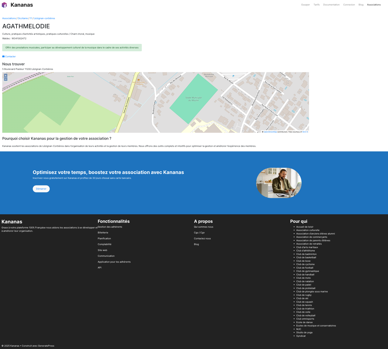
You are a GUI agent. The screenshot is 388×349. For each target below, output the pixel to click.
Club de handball (305, 274)
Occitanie (23, 18)
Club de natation (305, 281)
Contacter (10, 56)
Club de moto (303, 277)
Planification (104, 238)
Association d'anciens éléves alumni (315, 233)
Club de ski (302, 298)
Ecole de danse (304, 322)
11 (31, 18)
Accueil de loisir (304, 226)
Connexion (349, 4)
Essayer (305, 4)
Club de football (304, 267)
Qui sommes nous (203, 226)
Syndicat (301, 335)
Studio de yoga (304, 332)
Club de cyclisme (305, 264)
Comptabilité (104, 244)
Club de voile (303, 312)
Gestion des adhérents (110, 226)
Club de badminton (306, 254)
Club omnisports (305, 318)
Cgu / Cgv (199, 232)
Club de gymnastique (307, 271)
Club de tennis (304, 305)
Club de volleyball (305, 315)
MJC (298, 329)
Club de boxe (303, 260)
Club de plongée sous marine (312, 291)
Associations (374, 4)
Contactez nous (202, 238)
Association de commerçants (311, 236)
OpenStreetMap (270, 132)
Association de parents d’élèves (313, 240)
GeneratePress (46, 345)
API (99, 267)
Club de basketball (306, 257)
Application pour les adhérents (114, 261)
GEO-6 (305, 132)
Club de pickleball (305, 288)
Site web (102, 250)
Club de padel (303, 284)
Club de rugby (303, 295)
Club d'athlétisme (305, 250)
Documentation (331, 4)
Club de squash (304, 301)
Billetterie (103, 232)
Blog (361, 4)
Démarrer (41, 188)
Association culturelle (307, 230)
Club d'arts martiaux (307, 247)
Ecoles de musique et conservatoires (316, 325)
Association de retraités (309, 243)
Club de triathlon (305, 308)
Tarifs (317, 4)
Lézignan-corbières (44, 18)
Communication (106, 255)
